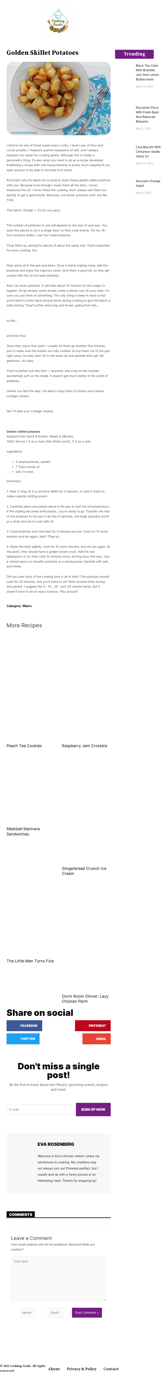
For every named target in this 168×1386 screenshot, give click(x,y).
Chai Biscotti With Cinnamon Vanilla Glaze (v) (148, 151)
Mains (27, 606)
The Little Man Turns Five (30, 961)
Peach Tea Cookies (24, 745)
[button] (3, 21)
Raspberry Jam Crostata (84, 745)
